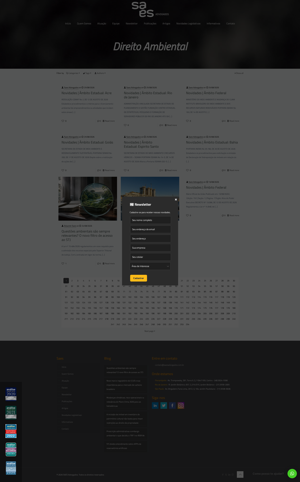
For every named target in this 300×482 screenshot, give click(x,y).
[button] (292, 473)
